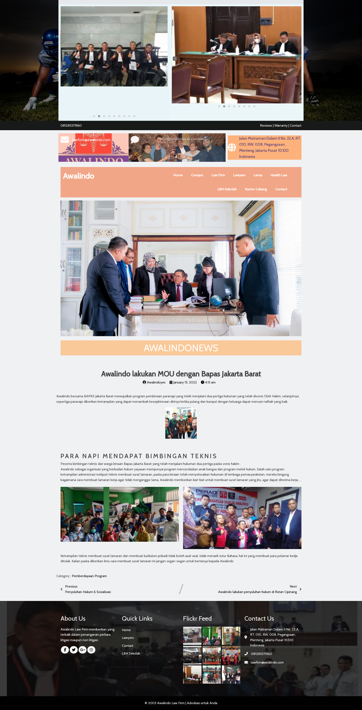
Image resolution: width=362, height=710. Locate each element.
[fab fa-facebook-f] (65, 649)
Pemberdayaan (83, 576)
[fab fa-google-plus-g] (83, 649)
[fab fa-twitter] (74, 649)
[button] (94, 116)
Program (101, 576)
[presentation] (64, 63)
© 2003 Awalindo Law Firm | (166, 703)
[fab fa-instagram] (91, 649)
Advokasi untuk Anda (202, 703)
